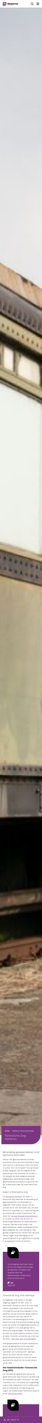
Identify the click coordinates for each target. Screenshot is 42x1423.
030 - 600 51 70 (13, 1420)
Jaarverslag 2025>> (15, 1393)
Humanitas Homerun (14, 1196)
